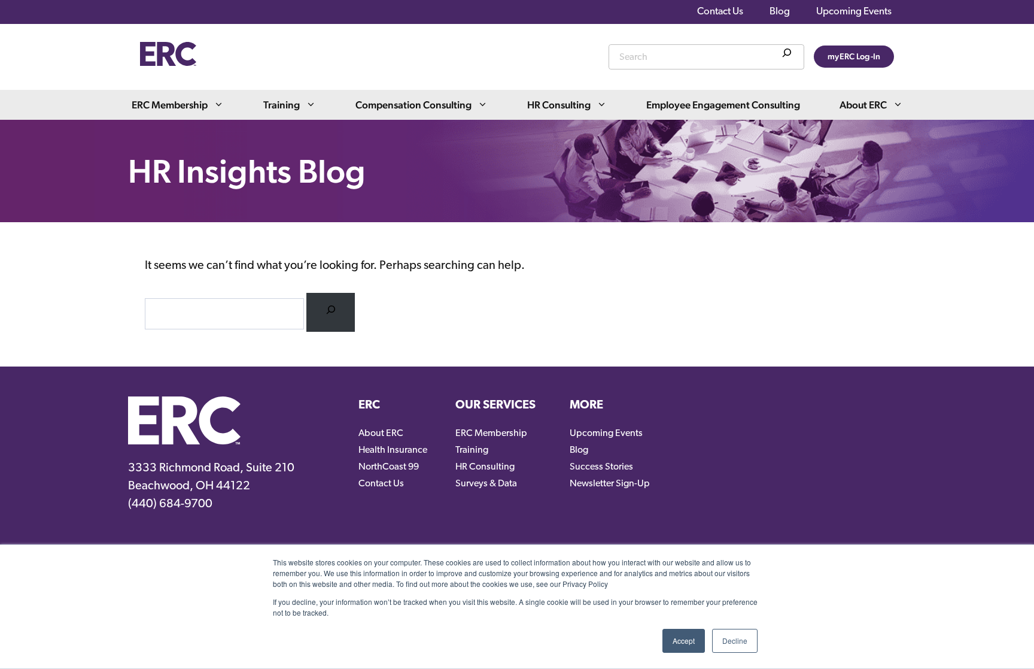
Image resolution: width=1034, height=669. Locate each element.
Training (281, 105)
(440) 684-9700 (170, 504)
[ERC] (168, 63)
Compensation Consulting (413, 105)
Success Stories (601, 467)
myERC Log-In (854, 56)
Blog (780, 12)
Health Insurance (392, 450)
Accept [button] (684, 640)
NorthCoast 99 (388, 467)
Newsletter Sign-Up (610, 484)
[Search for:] (330, 312)
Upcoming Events (854, 12)
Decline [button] (734, 640)
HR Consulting (559, 105)
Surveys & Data (486, 484)
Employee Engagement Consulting (723, 105)
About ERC (863, 105)
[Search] (787, 55)
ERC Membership (170, 105)
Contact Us (720, 12)
